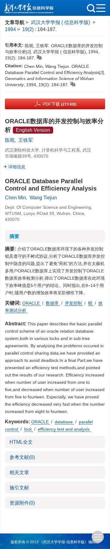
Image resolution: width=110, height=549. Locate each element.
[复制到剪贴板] (39, 56)
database (64, 421)
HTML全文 (21, 442)
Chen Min (15, 197)
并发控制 (74, 303)
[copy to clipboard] (72, 83)
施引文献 (19, 487)
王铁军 (25, 140)
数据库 (53, 303)
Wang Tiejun (43, 197)
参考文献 (22, 457)
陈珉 (10, 140)
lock (28, 429)
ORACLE (31, 303)
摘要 (14, 236)
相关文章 (19, 472)
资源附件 (22, 502)
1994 (10, 29)
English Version (33, 130)
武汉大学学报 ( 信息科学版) (60, 22)
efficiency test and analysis (64, 429)
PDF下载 (59, 104)
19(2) (28, 29)
